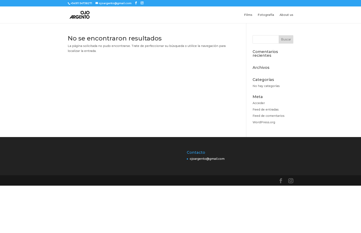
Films (248, 15)
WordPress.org (264, 122)
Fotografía (266, 15)
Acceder (259, 103)
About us (286, 15)
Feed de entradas (266, 109)
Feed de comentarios (269, 116)
